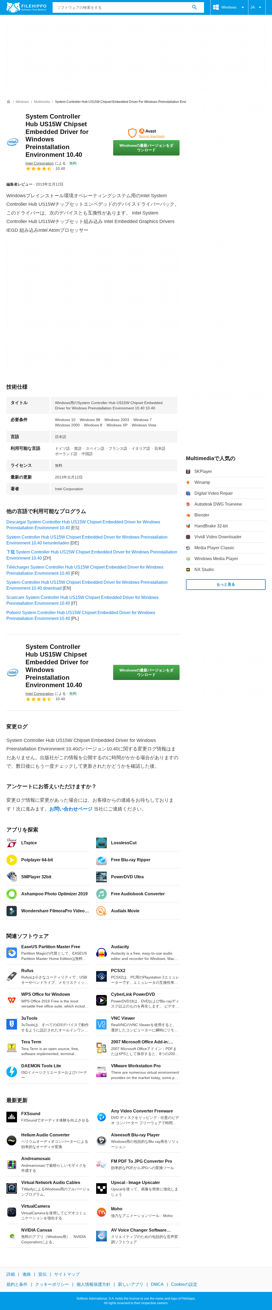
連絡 (26, 1274)
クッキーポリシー (52, 1284)
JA (252, 7)
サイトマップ (67, 1274)
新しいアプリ (130, 1284)
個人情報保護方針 (93, 1284)
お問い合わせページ (70, 809)
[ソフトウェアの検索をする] (194, 7)
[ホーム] (8, 101)
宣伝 (42, 1274)
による (46, 163)
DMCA (157, 1284)
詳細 (10, 1274)
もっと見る (225, 584)
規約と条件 (17, 1284)
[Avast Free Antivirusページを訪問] (146, 133)
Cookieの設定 (184, 1284)
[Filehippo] (26, 7)
